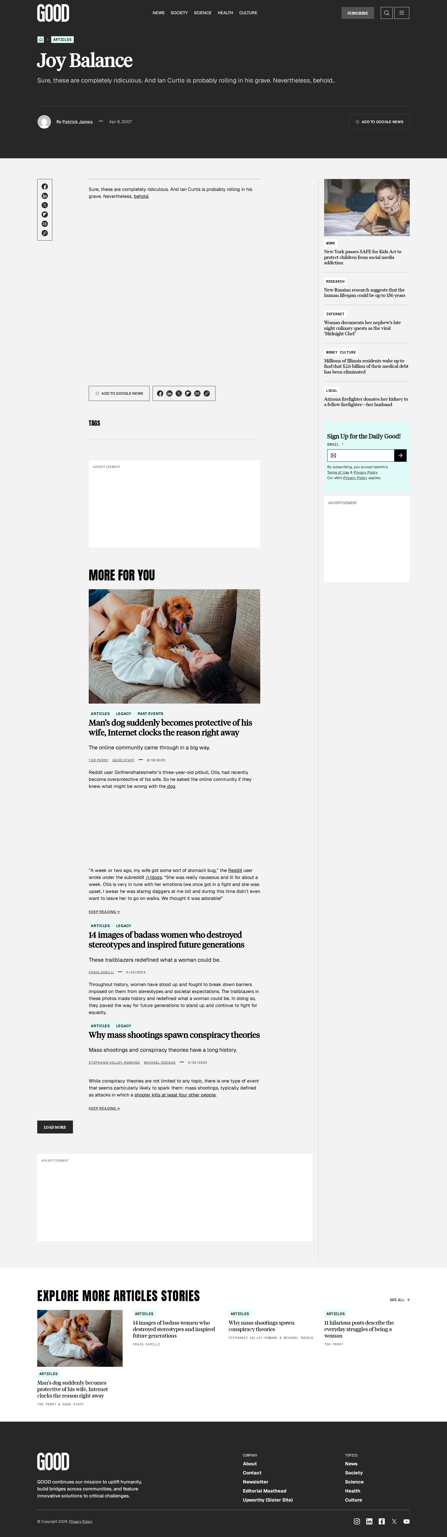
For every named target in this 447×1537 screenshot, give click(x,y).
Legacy (123, 713)
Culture (248, 13)
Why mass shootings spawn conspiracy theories (174, 1035)
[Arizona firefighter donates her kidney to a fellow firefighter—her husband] (367, 395)
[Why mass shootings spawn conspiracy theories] (271, 1325)
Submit (403, 457)
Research (335, 281)
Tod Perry (98, 760)
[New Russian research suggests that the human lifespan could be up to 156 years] (367, 286)
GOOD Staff (124, 760)
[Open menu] (401, 13)
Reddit (235, 870)
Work (330, 243)
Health (225, 13)
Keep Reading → (104, 911)
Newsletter (256, 1482)
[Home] (40, 39)
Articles (62, 39)
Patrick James (77, 121)
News (159, 13)
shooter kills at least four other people (175, 1095)
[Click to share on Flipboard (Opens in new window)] (45, 214)
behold (141, 196)
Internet (335, 314)
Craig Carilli (101, 972)
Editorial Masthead (264, 1491)
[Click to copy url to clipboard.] (45, 233)
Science (203, 13)
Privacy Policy (365, 472)
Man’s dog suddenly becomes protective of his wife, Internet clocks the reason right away (170, 727)
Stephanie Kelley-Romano (114, 1063)
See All (397, 1299)
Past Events (150, 713)
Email (335, 444)
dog (170, 786)
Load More (55, 1127)
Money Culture (341, 352)
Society (179, 13)
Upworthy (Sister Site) (268, 1500)
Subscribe (358, 13)
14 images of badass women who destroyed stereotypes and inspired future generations (166, 940)
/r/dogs (154, 877)
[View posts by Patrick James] (44, 122)
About (250, 1464)
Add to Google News (382, 122)
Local (332, 390)
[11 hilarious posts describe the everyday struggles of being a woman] (367, 1328)
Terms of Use (338, 472)
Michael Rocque (160, 1063)
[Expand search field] (387, 13)
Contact (252, 1473)
